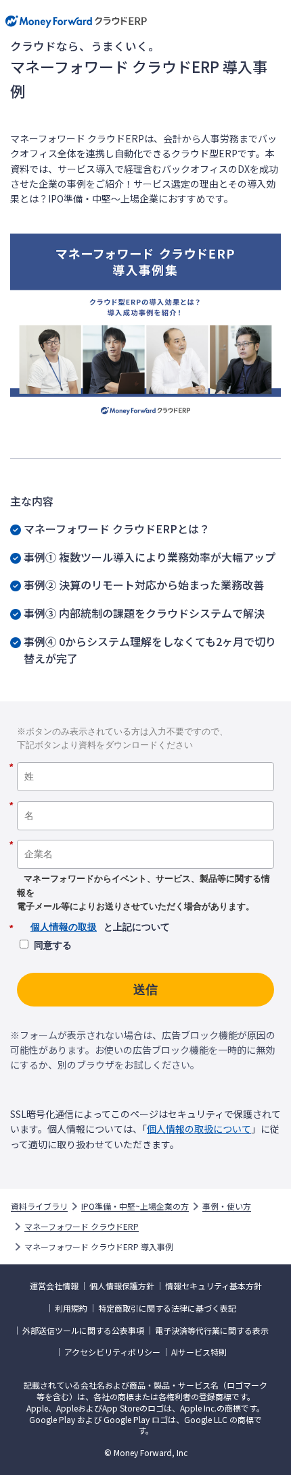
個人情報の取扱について (199, 1128)
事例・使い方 (226, 1206)
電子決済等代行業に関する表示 (212, 1330)
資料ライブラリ (39, 1206)
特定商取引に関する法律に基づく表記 (167, 1308)
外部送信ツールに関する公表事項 (83, 1330)
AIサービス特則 (199, 1352)
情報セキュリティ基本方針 (213, 1286)
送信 (145, 989)
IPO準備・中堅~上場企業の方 (135, 1206)
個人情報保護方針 (121, 1286)
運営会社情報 (54, 1286)
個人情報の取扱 (63, 926)
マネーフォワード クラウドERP (81, 1227)
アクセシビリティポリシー (112, 1352)
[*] (145, 757)
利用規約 (71, 1308)
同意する (53, 945)
